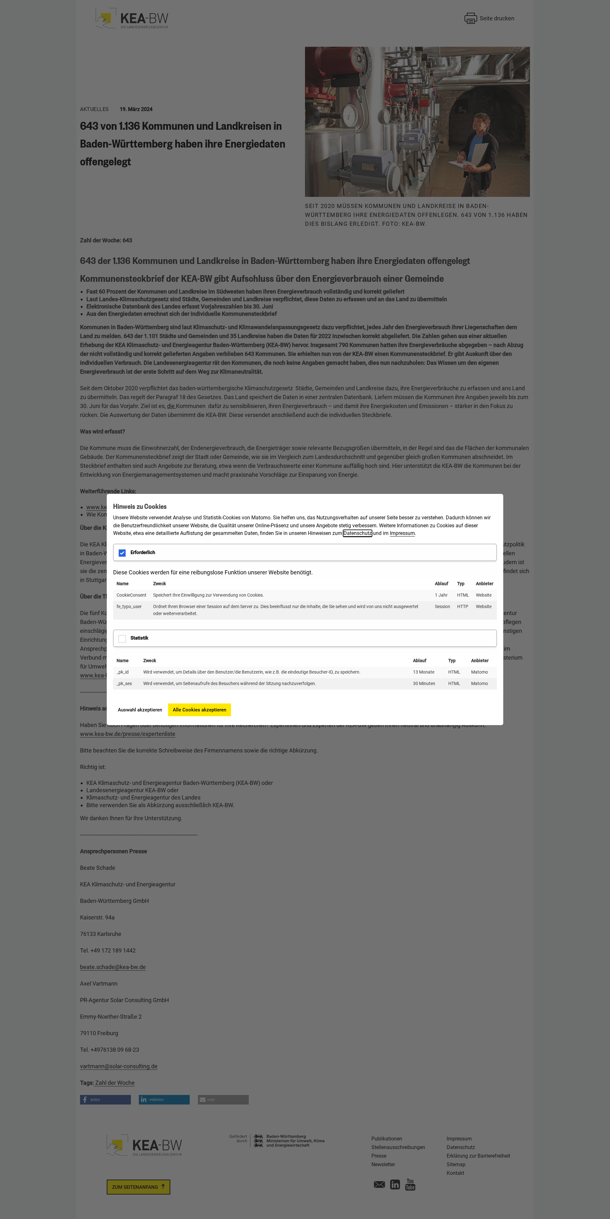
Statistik (139, 638)
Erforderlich (143, 552)
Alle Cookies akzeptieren (199, 710)
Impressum (402, 533)
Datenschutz (357, 533)
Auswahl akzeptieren (140, 710)
